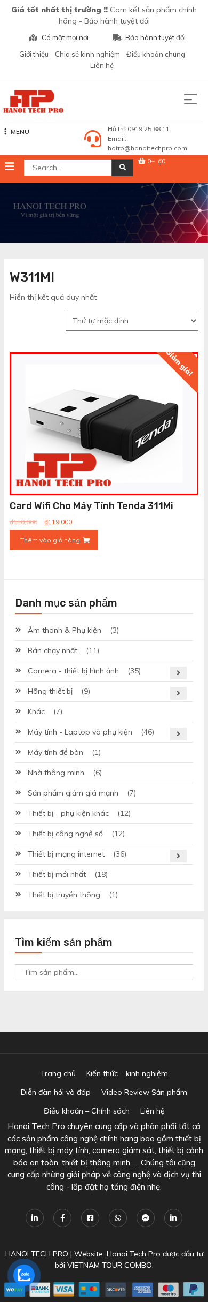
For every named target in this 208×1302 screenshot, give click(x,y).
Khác (36, 711)
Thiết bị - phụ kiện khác (68, 813)
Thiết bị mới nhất (57, 874)
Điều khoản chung (155, 54)
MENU (20, 131)
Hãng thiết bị (50, 691)
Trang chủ (58, 1073)
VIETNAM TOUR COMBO (109, 1265)
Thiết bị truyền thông (64, 894)
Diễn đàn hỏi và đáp (56, 1092)
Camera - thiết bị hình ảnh (73, 671)
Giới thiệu (34, 54)
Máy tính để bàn (55, 752)
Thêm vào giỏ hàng (50, 540)
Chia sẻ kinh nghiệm (87, 54)
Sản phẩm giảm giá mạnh (73, 793)
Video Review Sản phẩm (144, 1092)
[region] (104, 213)
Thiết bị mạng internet (66, 854)
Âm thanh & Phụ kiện (64, 630)
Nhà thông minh (56, 772)
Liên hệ (102, 65)
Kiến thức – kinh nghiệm (127, 1073)
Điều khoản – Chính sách (87, 1111)
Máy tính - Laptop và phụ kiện (80, 732)
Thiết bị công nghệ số (65, 833)
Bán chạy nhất (52, 650)
